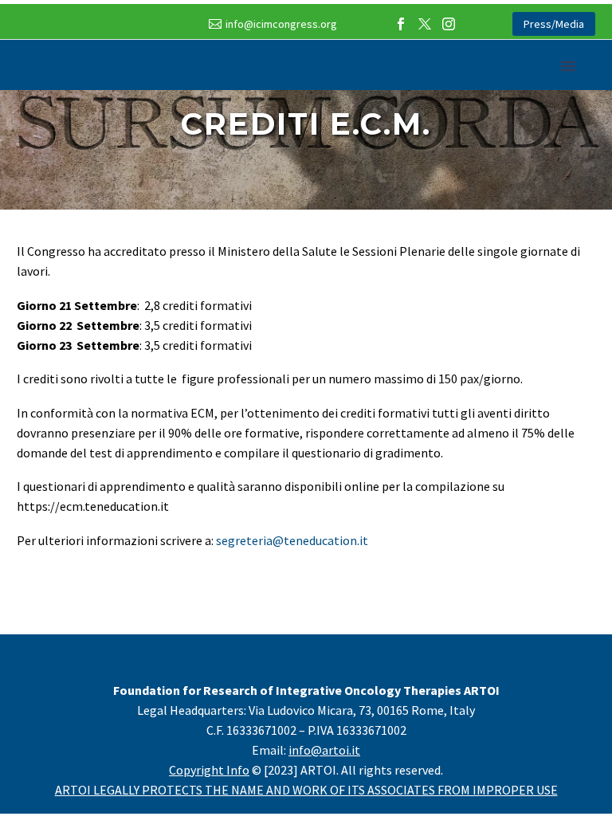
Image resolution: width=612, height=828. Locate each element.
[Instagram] (449, 24)
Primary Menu (568, 66)
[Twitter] (425, 24)
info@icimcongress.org (281, 24)
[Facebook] (401, 24)
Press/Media (554, 24)
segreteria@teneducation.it (292, 540)
